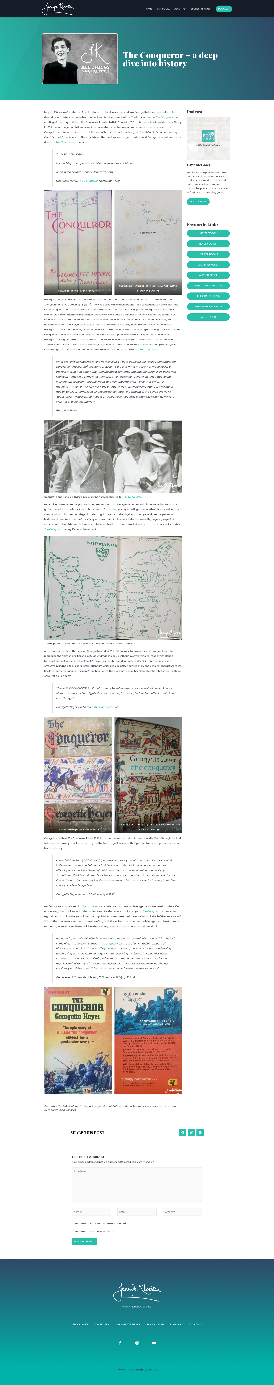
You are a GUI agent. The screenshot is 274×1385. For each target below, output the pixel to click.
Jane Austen (155, 1324)
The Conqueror (164, 117)
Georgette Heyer (200, 8)
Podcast (176, 1324)
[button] (182, 1132)
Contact (196, 1324)
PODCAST (224, 8)
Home (149, 8)
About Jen (180, 8)
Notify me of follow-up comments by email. (100, 1223)
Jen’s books (163, 8)
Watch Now (198, 201)
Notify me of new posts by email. (94, 1231)
